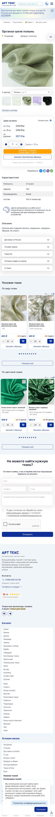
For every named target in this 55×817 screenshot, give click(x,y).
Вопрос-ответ (9, 758)
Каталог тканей (52, 3)
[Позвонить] (46, 4)
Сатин (6, 629)
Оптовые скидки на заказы (15, 261)
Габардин (7, 652)
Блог (5, 771)
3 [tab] (23, 353)
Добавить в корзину (28, 151)
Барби (6, 649)
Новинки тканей (10, 776)
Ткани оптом (17, 22)
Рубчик (6, 679)
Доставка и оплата (11, 751)
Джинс (6, 636)
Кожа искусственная (12, 720)
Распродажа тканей (12, 779)
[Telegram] (44, 170)
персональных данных (17, 513)
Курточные (8, 659)
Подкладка (8, 704)
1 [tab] (19, 353)
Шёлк (5, 666)
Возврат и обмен (10, 761)
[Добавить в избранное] (23, 297)
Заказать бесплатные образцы (27, 157)
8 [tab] (33, 353)
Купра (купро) (9, 690)
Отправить (28, 534)
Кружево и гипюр (10, 646)
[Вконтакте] (4, 613)
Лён (5, 727)
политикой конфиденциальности (25, 515)
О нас (5, 755)
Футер (6, 669)
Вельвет (7, 724)
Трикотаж (7, 710)
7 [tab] (31, 353)
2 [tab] (21, 353)
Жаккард (7, 639)
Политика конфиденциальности (29, 803)
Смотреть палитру (9, 110)
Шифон (29, 22)
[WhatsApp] (51, 170)
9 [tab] (35, 353)
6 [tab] (29, 353)
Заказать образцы (14, 346)
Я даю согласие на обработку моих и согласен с (24, 513)
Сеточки (7, 707)
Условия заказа (10, 247)
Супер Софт (8, 676)
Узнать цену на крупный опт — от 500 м (27, 162)
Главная (6, 22)
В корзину (23, 341)
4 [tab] (25, 353)
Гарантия (8, 254)
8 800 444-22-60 (13, 580)
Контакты (6, 576)
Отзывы (6, 748)
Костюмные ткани (11, 656)
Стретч (6, 687)
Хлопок (6, 714)
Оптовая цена (43, 120)
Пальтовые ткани (10, 697)
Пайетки (7, 700)
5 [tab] (27, 353)
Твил (5, 730)
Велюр (6, 632)
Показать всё (27, 363)
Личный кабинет (10, 765)
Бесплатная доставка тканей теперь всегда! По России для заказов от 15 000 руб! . (23, 13)
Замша (6, 642)
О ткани (7, 268)
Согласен (41, 809)
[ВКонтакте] (40, 170)
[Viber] (48, 170)
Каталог (6, 623)
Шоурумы (7, 744)
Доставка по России (12, 240)
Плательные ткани (11, 663)
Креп (5, 684)
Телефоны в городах (10, 587)
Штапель (7, 673)
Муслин (6, 694)
